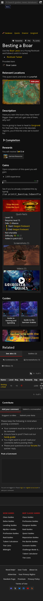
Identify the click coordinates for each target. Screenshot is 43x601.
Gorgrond (34, 33)
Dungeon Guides (29, 525)
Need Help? (10, 570)
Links (37, 41)
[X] (15, 588)
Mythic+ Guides (9, 529)
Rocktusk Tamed (14, 57)
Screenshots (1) (21, 243)
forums (34, 445)
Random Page (9, 579)
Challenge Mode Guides (31, 549)
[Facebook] (23, 588)
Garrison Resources (15, 156)
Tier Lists (7, 545)
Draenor (25, 33)
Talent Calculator (10, 541)
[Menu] (2, 2)
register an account (32, 487)
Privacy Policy (34, 579)
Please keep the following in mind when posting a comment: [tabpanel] (21, 455)
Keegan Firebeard (22, 226)
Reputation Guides (30, 537)
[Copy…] (31, 373)
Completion (13, 140)
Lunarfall (33, 76)
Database (8, 33)
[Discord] (11, 588)
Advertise (12, 574)
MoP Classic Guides (31, 513)
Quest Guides (28, 533)
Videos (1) (21, 268)
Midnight (7, 549)
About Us (33, 570)
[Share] (40, 2)
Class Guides (8, 517)
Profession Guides (11, 533)
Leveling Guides (10, 525)
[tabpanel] (21, 384)
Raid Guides (8, 537)
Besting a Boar (4, 385)
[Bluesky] (19, 588)
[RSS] (32, 588)
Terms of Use (21, 584)
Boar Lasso (15, 50)
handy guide (9, 437)
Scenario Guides (29, 545)
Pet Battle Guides (30, 541)
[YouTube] (28, 588)
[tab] (11, 354)
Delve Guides (8, 521)
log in (22, 487)
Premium (22, 579)
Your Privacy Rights (27, 574)
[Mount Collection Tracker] (21, 336)
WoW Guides (8, 513)
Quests (17, 33)
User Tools (22, 570)
